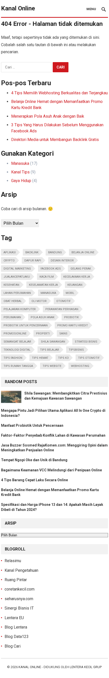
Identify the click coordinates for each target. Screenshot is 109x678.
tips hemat (40, 358)
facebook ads (51, 268)
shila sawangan (53, 341)
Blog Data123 (17, 636)
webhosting (80, 366)
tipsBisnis (76, 349)
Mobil (70, 293)
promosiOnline (15, 333)
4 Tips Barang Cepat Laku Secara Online (34, 480)
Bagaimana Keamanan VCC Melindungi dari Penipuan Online (51, 470)
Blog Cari (13, 646)
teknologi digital (17, 349)
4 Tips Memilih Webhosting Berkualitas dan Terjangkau (59, 93)
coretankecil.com (19, 589)
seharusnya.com (19, 598)
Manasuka (20, 163)
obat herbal (13, 301)
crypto (9, 260)
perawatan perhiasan (61, 309)
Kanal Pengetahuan (21, 570)
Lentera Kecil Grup (86, 667)
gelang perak (80, 268)
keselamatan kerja (43, 285)
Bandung (55, 252)
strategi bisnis (86, 341)
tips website (52, 366)
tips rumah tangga (18, 366)
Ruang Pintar (16, 579)
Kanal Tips (20, 172)
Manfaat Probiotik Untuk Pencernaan (32, 425)
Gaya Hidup (21, 180)
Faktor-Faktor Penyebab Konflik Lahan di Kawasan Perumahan (53, 435)
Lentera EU (14, 617)
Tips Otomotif (89, 358)
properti (43, 333)
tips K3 (63, 358)
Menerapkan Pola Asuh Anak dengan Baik (47, 116)
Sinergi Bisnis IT (19, 608)
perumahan (12, 317)
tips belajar (49, 349)
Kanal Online (18, 8)
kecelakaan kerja (76, 276)
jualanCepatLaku (17, 276)
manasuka (48, 293)
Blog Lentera (16, 627)
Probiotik (71, 317)
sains (63, 333)
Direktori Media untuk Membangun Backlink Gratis (55, 139)
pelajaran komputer (20, 309)
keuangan (74, 285)
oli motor (39, 301)
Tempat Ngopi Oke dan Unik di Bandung (34, 460)
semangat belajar (17, 341)
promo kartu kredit (72, 325)
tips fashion (13, 358)
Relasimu (13, 560)
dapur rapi (32, 260)
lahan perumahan (17, 293)
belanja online (82, 252)
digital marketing (17, 268)
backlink (32, 252)
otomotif (63, 301)
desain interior (62, 260)
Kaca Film (47, 276)
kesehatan (11, 285)
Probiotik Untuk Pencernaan (26, 325)
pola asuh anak (43, 317)
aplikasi (10, 252)
